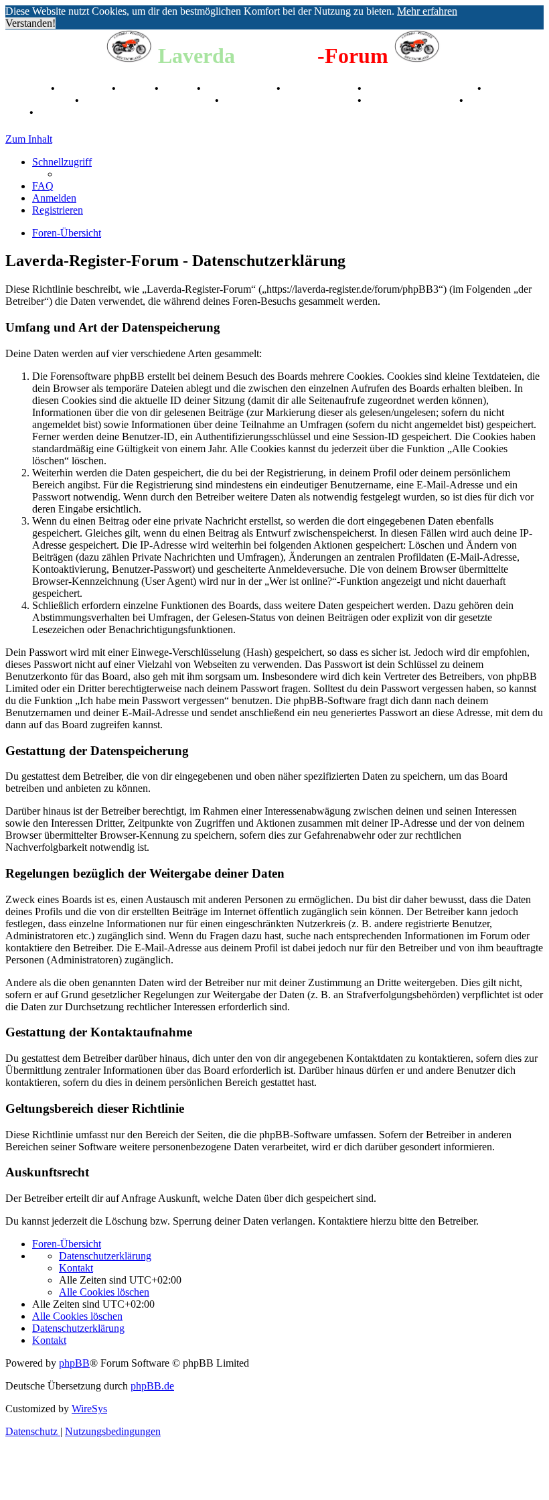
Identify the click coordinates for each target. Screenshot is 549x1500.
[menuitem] (43, 186)
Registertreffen (240, 88)
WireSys (89, 1408)
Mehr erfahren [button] (427, 11)
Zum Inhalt (28, 139)
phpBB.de (152, 1385)
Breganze (26, 88)
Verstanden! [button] (30, 23)
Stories (136, 88)
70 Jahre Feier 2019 (412, 100)
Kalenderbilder (320, 88)
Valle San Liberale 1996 (421, 88)
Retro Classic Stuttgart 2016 (148, 100)
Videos (179, 88)
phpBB (74, 1363)
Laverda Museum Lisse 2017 (289, 100)
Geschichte (84, 88)
